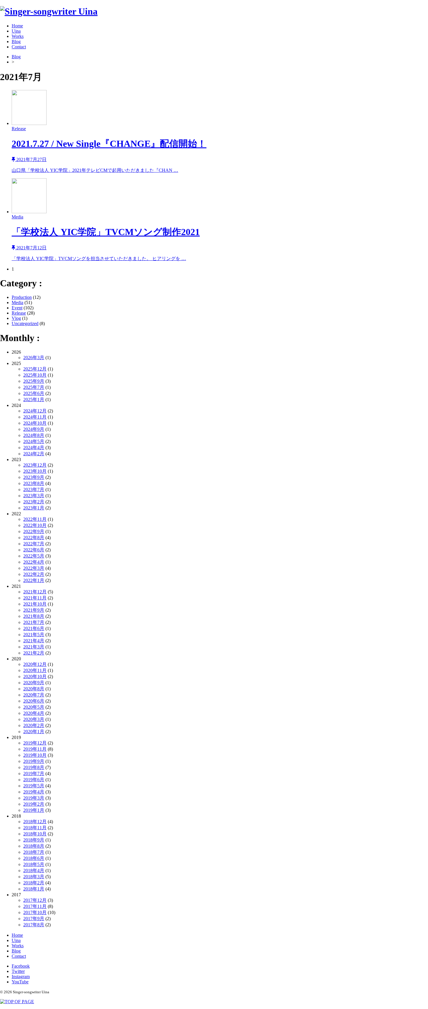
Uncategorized (25, 323)
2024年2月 (33, 453)
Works (18, 36)
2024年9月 (33, 429)
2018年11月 (35, 827)
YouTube (20, 981)
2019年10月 (35, 755)
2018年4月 (33, 870)
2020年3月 (33, 719)
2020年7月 (33, 694)
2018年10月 (35, 833)
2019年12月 (35, 742)
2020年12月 (35, 664)
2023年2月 (33, 501)
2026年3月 (33, 357)
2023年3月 (33, 495)
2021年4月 (33, 640)
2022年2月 (33, 574)
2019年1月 (33, 810)
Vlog (16, 318)
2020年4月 (33, 713)
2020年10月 (35, 676)
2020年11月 (35, 670)
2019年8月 (33, 767)
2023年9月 (33, 477)
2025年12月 (35, 368)
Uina (16, 31)
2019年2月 (33, 804)
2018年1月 (33, 888)
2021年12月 (35, 591)
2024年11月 (35, 416)
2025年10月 (35, 375)
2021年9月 (33, 610)
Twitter (18, 971)
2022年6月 (33, 549)
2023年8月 (33, 483)
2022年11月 (35, 519)
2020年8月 (33, 688)
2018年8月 (33, 846)
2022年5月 (33, 555)
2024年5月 (33, 441)
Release (19, 313)
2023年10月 (35, 471)
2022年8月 (33, 537)
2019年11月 (35, 749)
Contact (19, 46)
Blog (16, 41)
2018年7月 (33, 852)
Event (17, 307)
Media (17, 302)
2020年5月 (33, 707)
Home (17, 25)
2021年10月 (35, 603)
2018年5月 (33, 864)
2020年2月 (33, 725)
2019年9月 (33, 761)
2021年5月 (33, 634)
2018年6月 (33, 858)
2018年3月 (33, 876)
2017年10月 (35, 912)
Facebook (21, 966)
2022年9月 (33, 531)
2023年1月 (33, 507)
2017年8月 (33, 924)
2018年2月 (33, 882)
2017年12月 (35, 900)
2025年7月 (33, 387)
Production (22, 297)
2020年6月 (33, 700)
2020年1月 (33, 731)
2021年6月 (33, 628)
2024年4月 (33, 447)
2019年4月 (33, 791)
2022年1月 (33, 580)
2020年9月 (33, 682)
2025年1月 (33, 399)
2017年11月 (35, 906)
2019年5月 (33, 785)
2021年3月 (33, 646)
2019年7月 (33, 773)
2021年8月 (33, 616)
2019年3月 (33, 797)
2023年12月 (35, 465)
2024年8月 (33, 435)
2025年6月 (33, 393)
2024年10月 (35, 423)
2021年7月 (33, 622)
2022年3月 (33, 568)
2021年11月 (35, 597)
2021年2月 (33, 652)
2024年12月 (35, 410)
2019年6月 (33, 779)
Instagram (21, 976)
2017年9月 (33, 918)
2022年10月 (35, 525)
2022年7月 (33, 543)
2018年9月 (33, 839)
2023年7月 (33, 489)
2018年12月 (35, 821)
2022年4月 (33, 562)
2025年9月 (33, 381)
